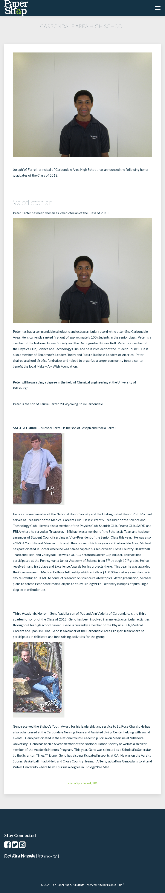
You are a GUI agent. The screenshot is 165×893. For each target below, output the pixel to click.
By (73, 783)
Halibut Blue (115, 885)
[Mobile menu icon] (158, 8)
